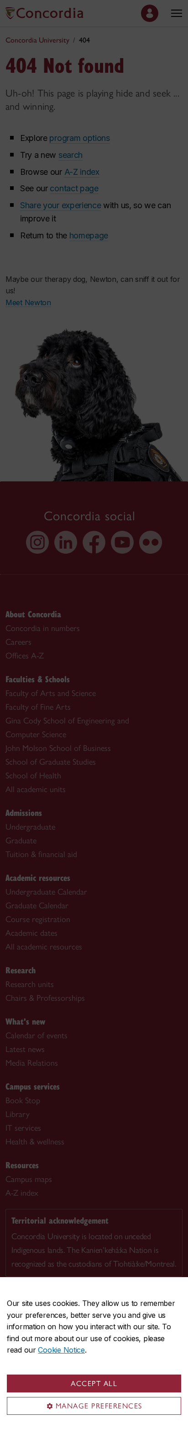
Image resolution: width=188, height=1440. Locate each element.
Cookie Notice (61, 1349)
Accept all (94, 1383)
